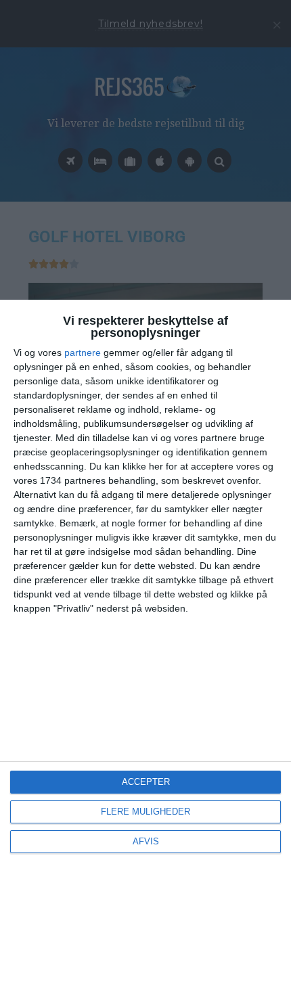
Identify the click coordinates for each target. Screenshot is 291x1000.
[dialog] (145, 650)
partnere (82, 352)
